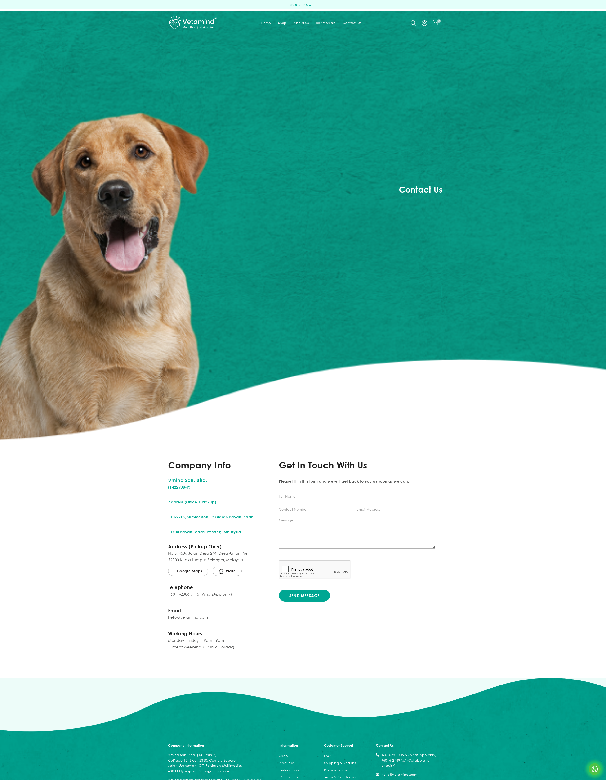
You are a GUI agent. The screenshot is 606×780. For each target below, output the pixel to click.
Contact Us (288, 777)
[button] (413, 22)
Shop (283, 756)
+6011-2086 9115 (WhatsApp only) (200, 594)
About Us (286, 763)
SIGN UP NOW (301, 5)
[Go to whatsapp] (595, 769)
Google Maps (189, 571)
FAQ (327, 756)
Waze (231, 571)
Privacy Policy (335, 770)
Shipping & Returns (340, 763)
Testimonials (289, 770)
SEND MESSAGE (304, 595)
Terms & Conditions (340, 777)
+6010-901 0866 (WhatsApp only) (408, 755)
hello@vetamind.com (188, 617)
